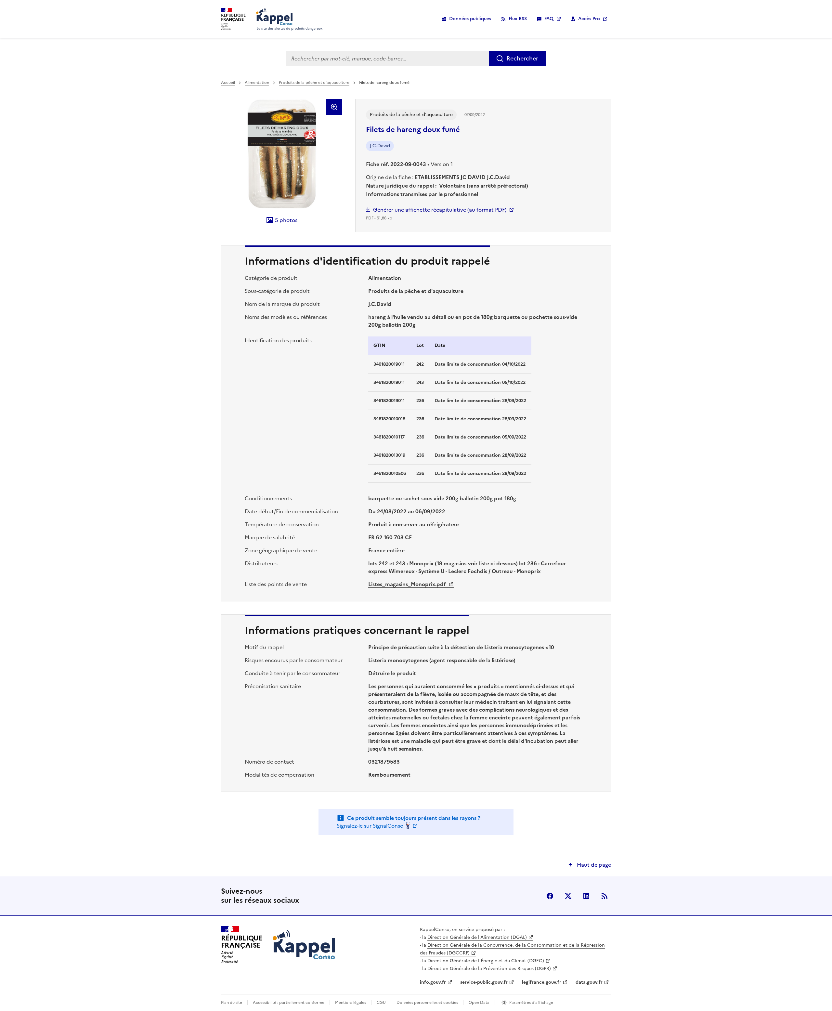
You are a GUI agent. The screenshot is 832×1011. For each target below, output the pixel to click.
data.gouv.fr (589, 982)
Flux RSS (518, 18)
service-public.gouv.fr (484, 982)
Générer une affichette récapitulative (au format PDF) (439, 210)
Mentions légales (350, 1002)
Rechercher (522, 58)
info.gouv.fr (433, 982)
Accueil (228, 82)
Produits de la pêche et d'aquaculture (314, 82)
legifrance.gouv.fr (541, 982)
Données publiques (470, 18)
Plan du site (231, 1002)
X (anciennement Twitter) (568, 895)
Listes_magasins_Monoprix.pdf (407, 584)
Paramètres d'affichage (531, 1002)
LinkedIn (586, 895)
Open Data (479, 1002)
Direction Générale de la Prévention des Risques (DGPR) (489, 968)
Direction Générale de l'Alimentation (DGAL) (477, 937)
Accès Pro (589, 18)
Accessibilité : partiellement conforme (288, 1002)
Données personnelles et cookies (427, 1002)
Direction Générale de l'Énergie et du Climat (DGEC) (485, 960)
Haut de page (593, 865)
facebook (549, 895)
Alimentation (257, 82)
